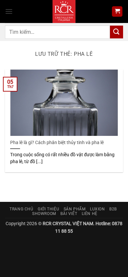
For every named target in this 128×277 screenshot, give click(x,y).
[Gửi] (116, 32)
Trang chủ (21, 209)
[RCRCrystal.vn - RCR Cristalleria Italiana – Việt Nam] (64, 11)
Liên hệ (89, 213)
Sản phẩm (75, 209)
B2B (113, 209)
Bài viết (68, 213)
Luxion (97, 209)
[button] (9, 11)
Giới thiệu (48, 209)
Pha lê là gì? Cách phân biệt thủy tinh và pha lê (57, 142)
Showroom (44, 213)
